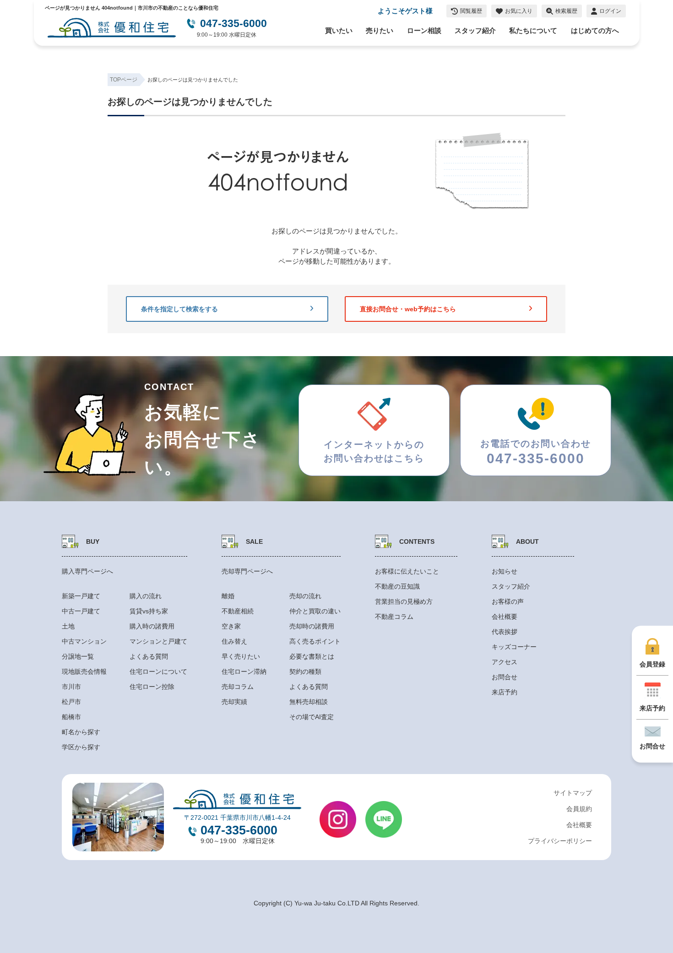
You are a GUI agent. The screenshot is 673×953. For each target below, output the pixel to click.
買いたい (339, 30)
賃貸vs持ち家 (149, 611)
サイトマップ (573, 792)
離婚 (228, 596)
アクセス (504, 662)
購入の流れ (146, 596)
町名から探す (81, 732)
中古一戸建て (81, 611)
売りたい (379, 30)
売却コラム (238, 686)
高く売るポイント (315, 641)
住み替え (234, 641)
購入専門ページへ (87, 571)
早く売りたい (241, 656)
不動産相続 (238, 611)
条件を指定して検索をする (179, 309)
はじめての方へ (595, 30)
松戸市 (71, 701)
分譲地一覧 (78, 656)
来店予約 (504, 692)
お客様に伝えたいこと (407, 571)
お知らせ (504, 571)
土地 (68, 626)
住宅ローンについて (158, 671)
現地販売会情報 (84, 671)
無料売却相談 (308, 701)
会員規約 (579, 808)
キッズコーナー (514, 646)
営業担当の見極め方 (404, 601)
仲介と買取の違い (315, 611)
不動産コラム (394, 616)
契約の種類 (305, 671)
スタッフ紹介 (475, 30)
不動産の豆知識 (397, 586)
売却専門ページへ (247, 571)
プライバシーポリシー (560, 841)
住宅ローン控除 (152, 686)
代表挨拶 (504, 631)
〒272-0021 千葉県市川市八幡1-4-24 (237, 817)
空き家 (231, 626)
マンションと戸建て (158, 641)
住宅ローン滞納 (244, 671)
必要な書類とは (311, 656)
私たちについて (533, 30)
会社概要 (504, 616)
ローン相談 (424, 30)
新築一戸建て (81, 596)
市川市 (71, 686)
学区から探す (81, 747)
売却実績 (234, 701)
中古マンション (84, 641)
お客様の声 (508, 601)
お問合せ (504, 677)
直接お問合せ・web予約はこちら (408, 309)
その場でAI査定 (311, 716)
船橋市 (71, 716)
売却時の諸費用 (311, 626)
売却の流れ (305, 596)
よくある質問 (149, 656)
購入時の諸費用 (152, 626)
